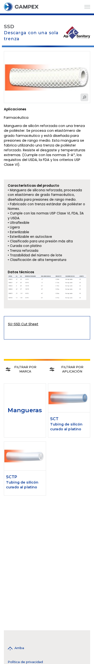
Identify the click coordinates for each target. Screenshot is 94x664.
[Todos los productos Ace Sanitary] (76, 32)
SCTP (11, 477)
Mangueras (25, 410)
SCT (54, 419)
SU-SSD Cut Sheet (23, 324)
